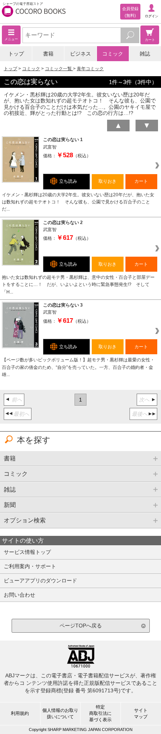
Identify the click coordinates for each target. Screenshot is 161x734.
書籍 (48, 54)
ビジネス (80, 54)
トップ (16, 54)
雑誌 (145, 54)
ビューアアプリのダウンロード (40, 581)
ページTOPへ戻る (81, 626)
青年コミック (90, 68)
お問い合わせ (19, 595)
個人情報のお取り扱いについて (60, 713)
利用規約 (20, 713)
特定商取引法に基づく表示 (100, 713)
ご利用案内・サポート (30, 566)
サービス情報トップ (27, 552)
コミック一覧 (59, 68)
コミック (112, 54)
